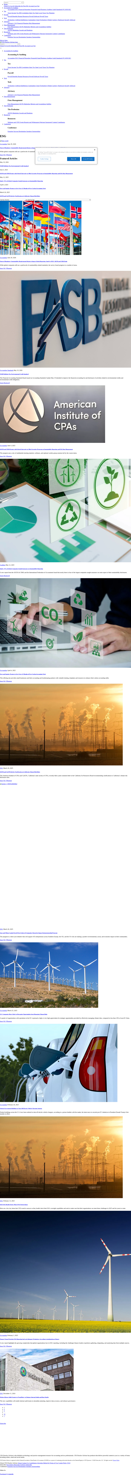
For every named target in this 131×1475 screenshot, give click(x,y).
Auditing (49, 9)
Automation (32, 20)
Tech (5, 18)
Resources (7, 32)
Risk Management (34, 23)
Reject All (73, 158)
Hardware (61, 20)
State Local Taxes (40, 13)
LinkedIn (10, 1474)
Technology (11, 20)
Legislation (25, 13)
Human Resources (23, 16)
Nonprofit (34, 9)
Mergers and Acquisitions (38, 27)
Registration (22, 37)
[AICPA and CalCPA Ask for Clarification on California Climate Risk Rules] (61, 765)
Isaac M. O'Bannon (6, 155)
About (20, 1463)
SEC (69, 9)
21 (4, 1414)
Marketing (27, 27)
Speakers (29, 37)
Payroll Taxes (44, 16)
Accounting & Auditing (11, 8)
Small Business (42, 9)
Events (22, 34)
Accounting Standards (6, 370)
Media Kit (46, 1463)
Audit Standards (57, 9)
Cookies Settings (44, 158)
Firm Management (9, 25)
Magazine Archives (20, 1465)
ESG (17, 9)
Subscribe (3, 1423)
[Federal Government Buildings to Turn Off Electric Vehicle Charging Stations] (58, 1101)
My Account (30, 6)
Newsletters (10, 1465)
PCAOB (65, 9)
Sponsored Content (51, 34)
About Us (7, 6)
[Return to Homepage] (65, 1452)
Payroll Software (34, 16)
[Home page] (9, 42)
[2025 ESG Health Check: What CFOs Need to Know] (61, 1197)
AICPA (21, 27)
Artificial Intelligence (21, 20)
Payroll (6, 15)
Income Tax (15, 13)
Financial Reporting (25, 9)
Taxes (10, 13)
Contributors (61, 34)
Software (72, 20)
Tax (5, 11)
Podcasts (42, 34)
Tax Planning (50, 13)
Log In (12, 6)
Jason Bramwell (5, 383)
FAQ (68, 1463)
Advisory (6, 21)
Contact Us (25, 1463)
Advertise (40, 1463)
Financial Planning (23, 23)
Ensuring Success (13, 37)
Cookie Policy (62, 1463)
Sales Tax (32, 13)
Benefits (15, 16)
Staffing (48, 27)
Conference (7, 35)
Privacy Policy (116, 1460)
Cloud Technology (41, 20)
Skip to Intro (4, 40)
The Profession (8, 28)
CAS (15, 23)
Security (67, 20)
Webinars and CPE (14, 34)
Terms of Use (54, 1463)
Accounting (11, 9)
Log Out (36, 6)
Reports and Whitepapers (32, 34)
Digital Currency (52, 20)
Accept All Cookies (88, 158)
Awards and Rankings (26, 30)
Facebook (3, 1474)
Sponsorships (36, 37)
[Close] (95, 150)
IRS (20, 13)
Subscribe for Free (20, 6)
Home (6, 4)
